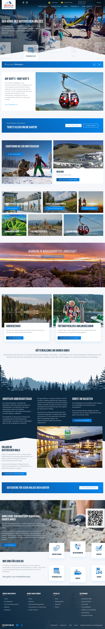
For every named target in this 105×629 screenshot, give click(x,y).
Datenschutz (54, 625)
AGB (70, 625)
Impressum (63, 625)
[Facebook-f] (23, 2)
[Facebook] (17, 625)
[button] (81, 2)
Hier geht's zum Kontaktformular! (16, 577)
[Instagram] (26, 2)
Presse (76, 625)
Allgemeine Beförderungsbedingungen (91, 625)
